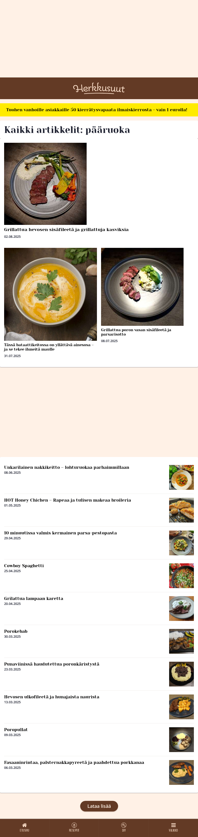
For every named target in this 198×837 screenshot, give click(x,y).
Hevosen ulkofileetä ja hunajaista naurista (51, 696)
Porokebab (15, 631)
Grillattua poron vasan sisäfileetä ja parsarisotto (136, 332)
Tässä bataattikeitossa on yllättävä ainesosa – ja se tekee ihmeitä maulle (49, 347)
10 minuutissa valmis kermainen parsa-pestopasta (60, 532)
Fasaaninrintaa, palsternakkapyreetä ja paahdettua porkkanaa (74, 762)
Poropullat (16, 729)
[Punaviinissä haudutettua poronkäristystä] (181, 674)
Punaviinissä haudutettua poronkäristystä (51, 664)
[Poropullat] (181, 739)
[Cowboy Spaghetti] (181, 575)
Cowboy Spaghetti (24, 565)
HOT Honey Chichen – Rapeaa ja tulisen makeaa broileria (67, 500)
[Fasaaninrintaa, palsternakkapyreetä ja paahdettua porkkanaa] (181, 772)
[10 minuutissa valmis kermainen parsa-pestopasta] (181, 543)
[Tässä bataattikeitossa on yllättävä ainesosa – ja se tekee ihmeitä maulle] (50, 294)
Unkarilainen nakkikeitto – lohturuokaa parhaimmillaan (66, 467)
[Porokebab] (181, 641)
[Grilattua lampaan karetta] (181, 608)
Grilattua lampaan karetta (33, 598)
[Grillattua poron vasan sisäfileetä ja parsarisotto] (147, 287)
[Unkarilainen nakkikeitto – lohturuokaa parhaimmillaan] (181, 477)
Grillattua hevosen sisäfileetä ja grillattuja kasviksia (66, 229)
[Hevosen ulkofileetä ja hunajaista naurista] (181, 706)
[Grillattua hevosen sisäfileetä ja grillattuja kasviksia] (99, 184)
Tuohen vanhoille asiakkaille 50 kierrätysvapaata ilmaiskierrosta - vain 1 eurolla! (96, 109)
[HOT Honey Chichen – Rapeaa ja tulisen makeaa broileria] (181, 510)
